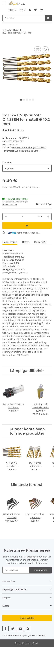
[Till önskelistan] (45, 49)
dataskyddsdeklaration (32, 556)
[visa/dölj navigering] (3, 2)
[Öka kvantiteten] (48, 216)
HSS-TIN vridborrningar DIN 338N (29, 147)
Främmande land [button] (9, 204)
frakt (44, 635)
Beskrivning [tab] (9, 242)
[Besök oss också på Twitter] (13, 628)
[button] (30, 10)
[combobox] (27, 168)
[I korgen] (4, 42)
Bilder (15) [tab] (40, 242)
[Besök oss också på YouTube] (20, 628)
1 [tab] (21, 100)
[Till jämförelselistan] (37, 49)
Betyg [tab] (25, 242)
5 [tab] (33, 100)
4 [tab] (30, 100)
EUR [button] (11, 10)
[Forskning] (48, 18)
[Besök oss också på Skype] (28, 628)
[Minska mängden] (6, 216)
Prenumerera (40, 570)
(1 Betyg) (19, 130)
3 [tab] (27, 100)
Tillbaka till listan (11, 30)
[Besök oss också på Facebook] (5, 628)
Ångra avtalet (27, 618)
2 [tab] (24, 100)
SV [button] (21, 10)
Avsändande (32, 187)
